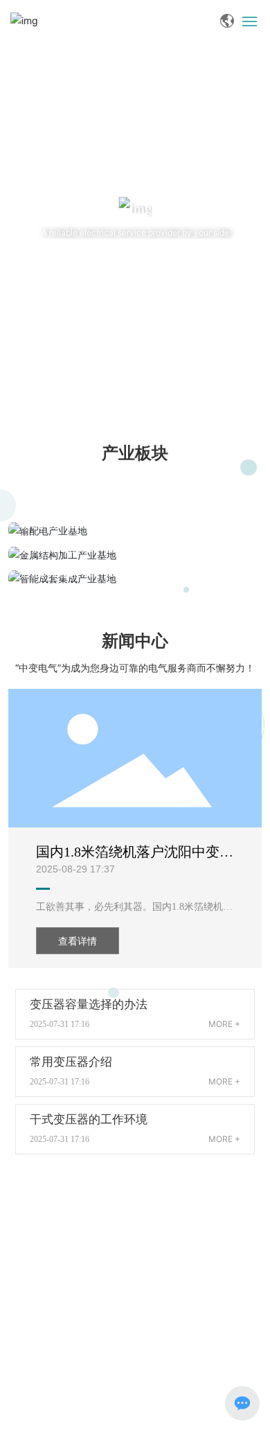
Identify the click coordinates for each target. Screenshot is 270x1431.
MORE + (224, 1024)
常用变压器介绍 (71, 1062)
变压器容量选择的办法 (88, 1004)
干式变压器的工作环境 (88, 1119)
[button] (127, 385)
